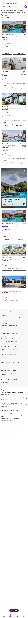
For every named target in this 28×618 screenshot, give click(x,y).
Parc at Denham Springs (7, 34)
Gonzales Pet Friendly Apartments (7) (9, 338)
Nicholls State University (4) (6, 382)
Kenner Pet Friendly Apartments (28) (8, 346)
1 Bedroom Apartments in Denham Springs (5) (10, 317)
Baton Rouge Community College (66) (9, 370)
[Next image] (25, 27)
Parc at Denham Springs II (8, 223)
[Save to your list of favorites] (24, 22)
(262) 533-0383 (5, 147)
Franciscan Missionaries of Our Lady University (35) (11, 377)
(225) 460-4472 (5, 75)
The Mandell (5, 107)
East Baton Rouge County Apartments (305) (10, 362)
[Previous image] (3, 27)
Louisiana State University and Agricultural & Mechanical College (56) (12, 373)
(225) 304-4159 (5, 109)
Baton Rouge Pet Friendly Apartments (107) (10, 336)
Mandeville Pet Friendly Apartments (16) (9, 352)
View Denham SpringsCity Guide (8, 420)
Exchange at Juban (6, 71)
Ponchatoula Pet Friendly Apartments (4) (9, 344)
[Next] (25, 6)
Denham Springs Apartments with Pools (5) (10, 325)
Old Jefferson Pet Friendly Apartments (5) (9, 333)
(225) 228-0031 (5, 260)
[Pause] (25, 171)
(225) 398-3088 (5, 226)
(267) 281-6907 (5, 37)
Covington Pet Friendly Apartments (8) (9, 349)
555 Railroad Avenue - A (8, 257)
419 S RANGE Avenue (7, 290)
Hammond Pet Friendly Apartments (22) (9, 341)
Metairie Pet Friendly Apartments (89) (9, 354)
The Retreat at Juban (7, 143)
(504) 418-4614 (5, 292)
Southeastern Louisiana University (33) (9, 379)
